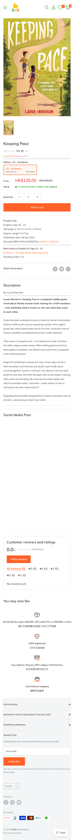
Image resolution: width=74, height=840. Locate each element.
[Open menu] (5, 7)
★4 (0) (43, 568)
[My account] (53, 7)
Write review (18, 559)
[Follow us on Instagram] (12, 802)
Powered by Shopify (12, 833)
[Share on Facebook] (55, 269)
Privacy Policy (53, 769)
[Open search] (47, 7)
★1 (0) (22, 575)
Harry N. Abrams (49, 241)
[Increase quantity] (37, 197)
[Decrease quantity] (19, 197)
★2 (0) (11, 575)
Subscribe (14, 761)
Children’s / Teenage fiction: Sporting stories (25, 252)
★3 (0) (54, 568)
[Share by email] (61, 269)
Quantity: (8, 197)
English (8, 786)
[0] (60, 7)
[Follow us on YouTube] (19, 802)
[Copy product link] (68, 269)
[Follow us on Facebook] (5, 802)
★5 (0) (32, 568)
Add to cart (37, 207)
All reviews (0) (16, 568)
